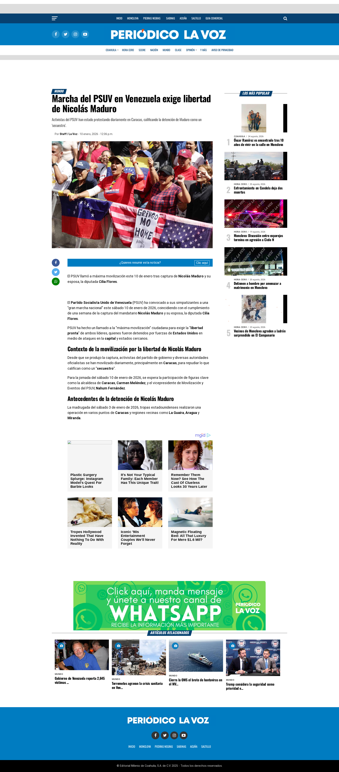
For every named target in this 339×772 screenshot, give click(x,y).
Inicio (119, 18)
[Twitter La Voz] (165, 735)
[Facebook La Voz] (155, 735)
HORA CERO (128, 50)
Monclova (133, 18)
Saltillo (196, 18)
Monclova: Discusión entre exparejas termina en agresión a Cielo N (258, 238)
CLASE (178, 50)
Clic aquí (202, 263)
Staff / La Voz (68, 134)
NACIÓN (154, 50)
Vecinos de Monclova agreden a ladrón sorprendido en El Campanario (259, 333)
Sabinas (170, 18)
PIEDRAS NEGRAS (164, 746)
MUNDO (166, 50)
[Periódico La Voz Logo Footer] (169, 724)
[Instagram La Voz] (174, 735)
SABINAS (181, 746)
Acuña (183, 18)
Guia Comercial (214, 18)
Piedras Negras (151, 18)
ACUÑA (193, 746)
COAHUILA (111, 50)
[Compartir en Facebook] (56, 263)
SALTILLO (206, 746)
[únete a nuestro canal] (169, 605)
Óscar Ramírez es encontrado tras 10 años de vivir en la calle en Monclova (259, 142)
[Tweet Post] (55, 272)
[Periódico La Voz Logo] (169, 41)
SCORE (142, 50)
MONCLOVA (145, 746)
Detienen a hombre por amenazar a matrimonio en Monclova (257, 286)
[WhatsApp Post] (55, 281)
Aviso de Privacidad (222, 50)
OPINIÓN (190, 50)
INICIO (131, 746)
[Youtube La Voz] (184, 735)
